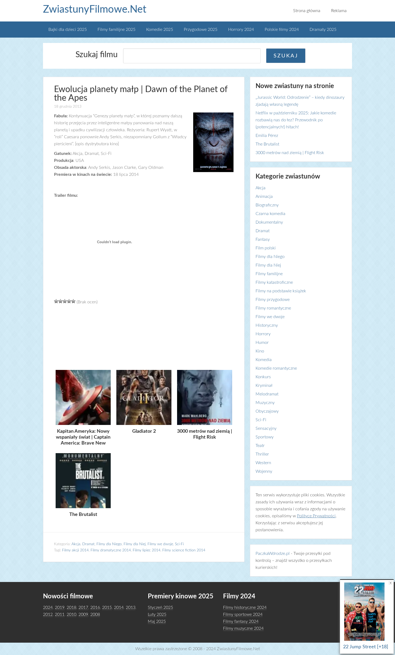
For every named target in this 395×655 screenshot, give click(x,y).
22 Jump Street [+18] (365, 647)
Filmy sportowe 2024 (243, 614)
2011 (59, 614)
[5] (73, 301)
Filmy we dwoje (160, 544)
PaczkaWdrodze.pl (273, 553)
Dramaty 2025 (323, 29)
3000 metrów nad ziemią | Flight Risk (290, 153)
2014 (119, 607)
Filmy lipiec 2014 (146, 550)
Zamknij (390, 583)
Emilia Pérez (267, 135)
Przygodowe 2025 (200, 29)
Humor (262, 342)
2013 (130, 607)
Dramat (88, 544)
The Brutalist (267, 144)
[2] (60, 301)
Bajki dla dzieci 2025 (67, 29)
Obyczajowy (267, 411)
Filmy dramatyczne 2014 (111, 550)
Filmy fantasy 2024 (240, 621)
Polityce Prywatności (316, 516)
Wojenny (264, 471)
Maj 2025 (157, 621)
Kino (260, 351)
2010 (71, 614)
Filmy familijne (269, 274)
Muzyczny (265, 403)
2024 (48, 607)
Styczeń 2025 (160, 607)
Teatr (260, 445)
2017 (83, 607)
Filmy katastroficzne (274, 282)
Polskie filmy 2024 (282, 29)
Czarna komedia (270, 214)
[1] (56, 301)
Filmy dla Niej (135, 544)
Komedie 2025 (159, 29)
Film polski (266, 248)
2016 (95, 607)
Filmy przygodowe (273, 299)
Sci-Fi (179, 544)
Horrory (263, 334)
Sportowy (265, 437)
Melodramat (267, 394)
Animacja (264, 196)
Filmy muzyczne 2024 (243, 628)
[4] (69, 301)
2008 (95, 614)
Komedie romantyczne (276, 368)
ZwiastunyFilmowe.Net (94, 9)
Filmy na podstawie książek (281, 291)
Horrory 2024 (241, 29)
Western (263, 463)
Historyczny (267, 325)
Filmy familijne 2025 (116, 29)
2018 (71, 607)
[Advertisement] (144, 336)
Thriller (262, 454)
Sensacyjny (266, 428)
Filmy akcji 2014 (75, 550)
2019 (59, 607)
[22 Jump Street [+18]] (365, 641)
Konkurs (263, 377)
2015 (107, 607)
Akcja (75, 544)
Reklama (339, 11)
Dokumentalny (269, 222)
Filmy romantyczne (273, 308)
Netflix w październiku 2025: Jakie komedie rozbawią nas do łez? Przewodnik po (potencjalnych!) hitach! (296, 120)
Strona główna (306, 11)
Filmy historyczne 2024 (245, 607)
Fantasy (263, 239)
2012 (48, 614)
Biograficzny (267, 205)
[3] (65, 301)
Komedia (264, 360)
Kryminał (264, 385)
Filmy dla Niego (109, 544)
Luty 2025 (157, 614)
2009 (83, 614)
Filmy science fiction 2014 (183, 550)
